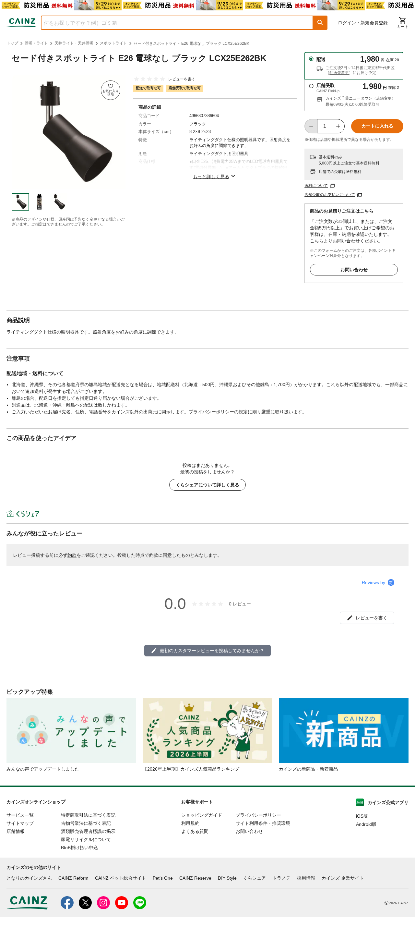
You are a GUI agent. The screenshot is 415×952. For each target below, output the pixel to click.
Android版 (366, 824)
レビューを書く (182, 79)
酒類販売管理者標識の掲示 (88, 831)
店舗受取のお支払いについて (329, 194)
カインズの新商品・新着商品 (308, 769)
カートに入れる (377, 125)
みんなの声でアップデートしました (42, 769)
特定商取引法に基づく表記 (88, 815)
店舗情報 (15, 831)
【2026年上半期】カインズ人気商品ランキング (191, 769)
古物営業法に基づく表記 (86, 823)
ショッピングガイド (201, 815)
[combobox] (172, 22)
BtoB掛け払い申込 (79, 847)
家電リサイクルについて (86, 839)
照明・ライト (36, 43)
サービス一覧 (20, 815)
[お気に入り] (110, 90)
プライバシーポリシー (258, 815)
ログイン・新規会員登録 (363, 22)
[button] (320, 23)
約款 (72, 555)
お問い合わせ (354, 269)
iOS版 (362, 816)
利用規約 (190, 823)
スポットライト (113, 43)
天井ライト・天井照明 (73, 43)
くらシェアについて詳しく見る (207, 484)
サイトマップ (20, 823)
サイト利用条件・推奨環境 (263, 823)
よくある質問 (194, 831)
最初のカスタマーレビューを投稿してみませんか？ (212, 650)
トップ (12, 43)
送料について (316, 185)
